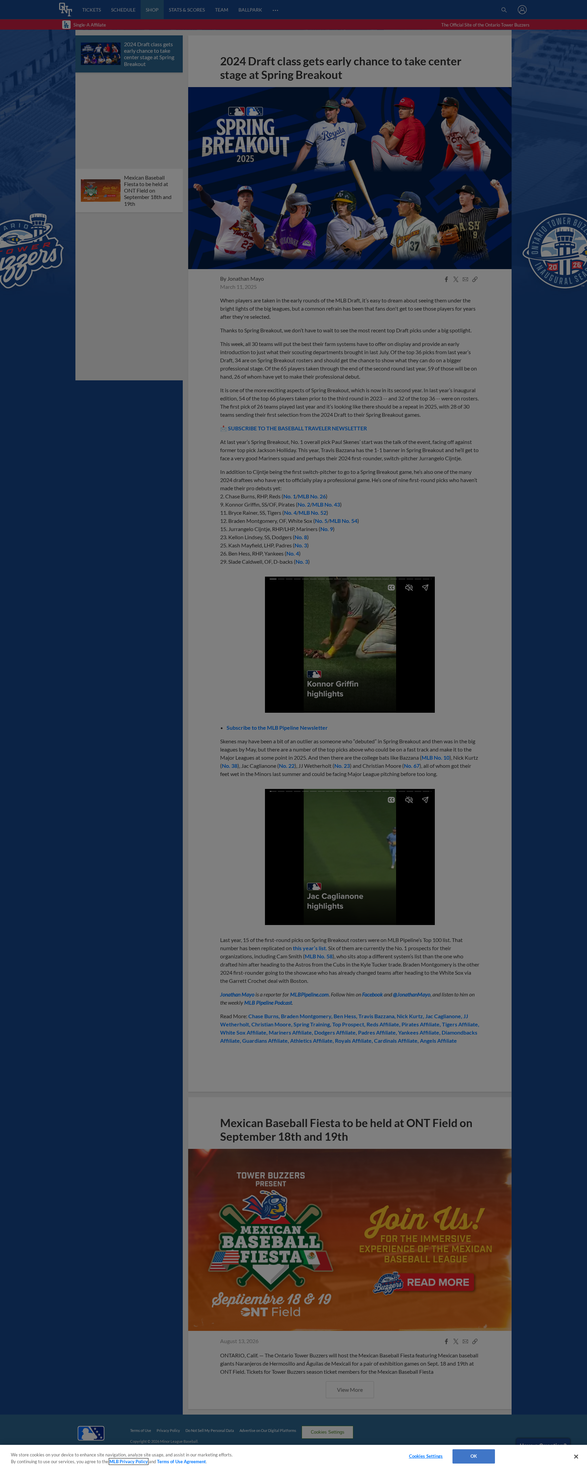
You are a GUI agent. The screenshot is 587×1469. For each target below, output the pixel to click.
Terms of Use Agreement (181, 1461)
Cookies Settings (426, 1456)
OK (473, 1456)
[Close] (576, 1456)
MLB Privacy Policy (128, 1461)
